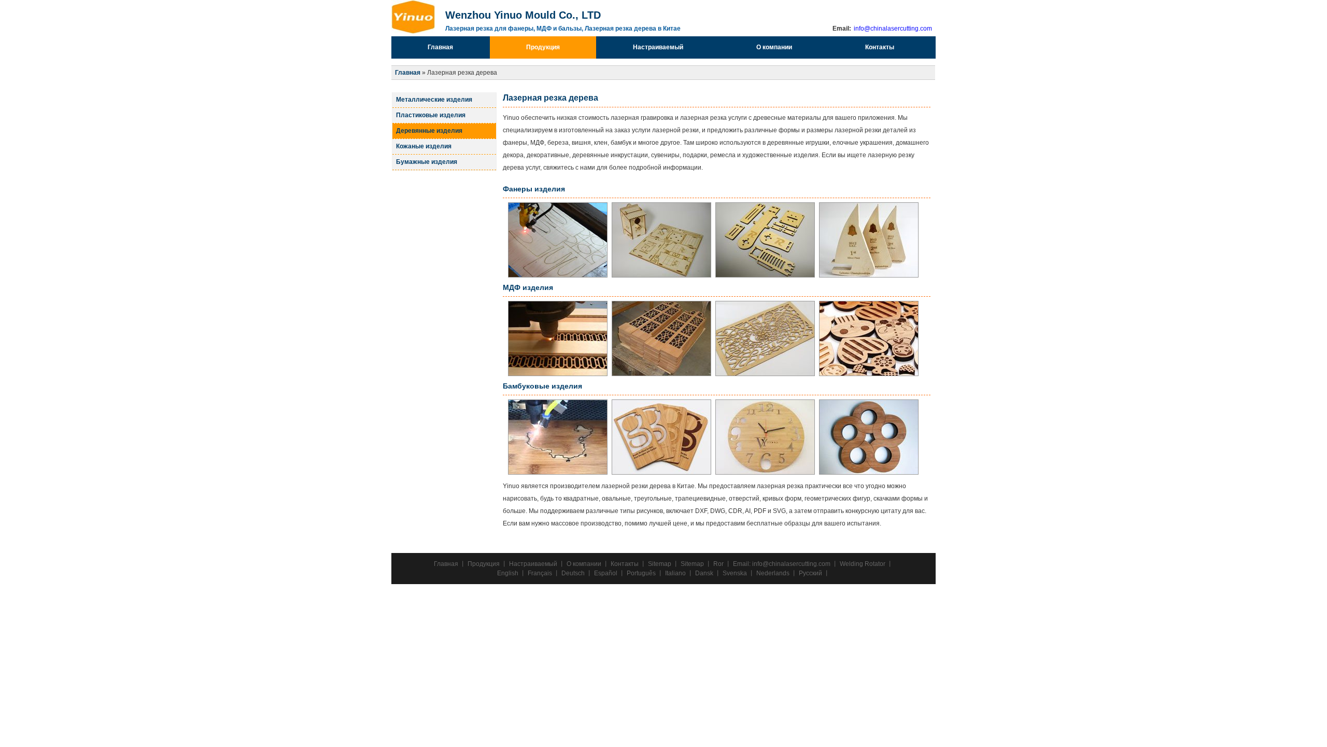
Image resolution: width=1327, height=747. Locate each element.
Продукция (543, 47)
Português (641, 573)
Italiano (675, 573)
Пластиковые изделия (430, 115)
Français (540, 573)
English (507, 573)
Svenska (735, 573)
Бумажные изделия (426, 161)
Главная (440, 47)
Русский (810, 573)
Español (605, 573)
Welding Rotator (862, 564)
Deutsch (573, 573)
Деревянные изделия (429, 130)
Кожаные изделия (423, 146)
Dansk (704, 573)
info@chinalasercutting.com (892, 28)
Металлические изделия (434, 99)
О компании (774, 47)
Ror (718, 564)
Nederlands (772, 573)
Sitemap (659, 564)
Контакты (879, 47)
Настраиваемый (658, 47)
